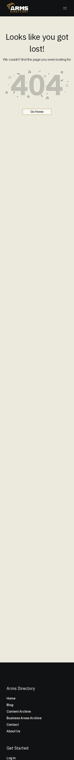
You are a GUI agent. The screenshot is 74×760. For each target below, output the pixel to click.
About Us (13, 731)
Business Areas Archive (24, 718)
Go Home (37, 112)
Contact (13, 725)
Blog (10, 705)
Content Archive (19, 711)
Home (11, 698)
